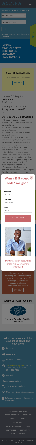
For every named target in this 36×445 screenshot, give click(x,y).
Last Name (7, 199)
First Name (7, 191)
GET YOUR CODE (18, 218)
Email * (6, 207)
